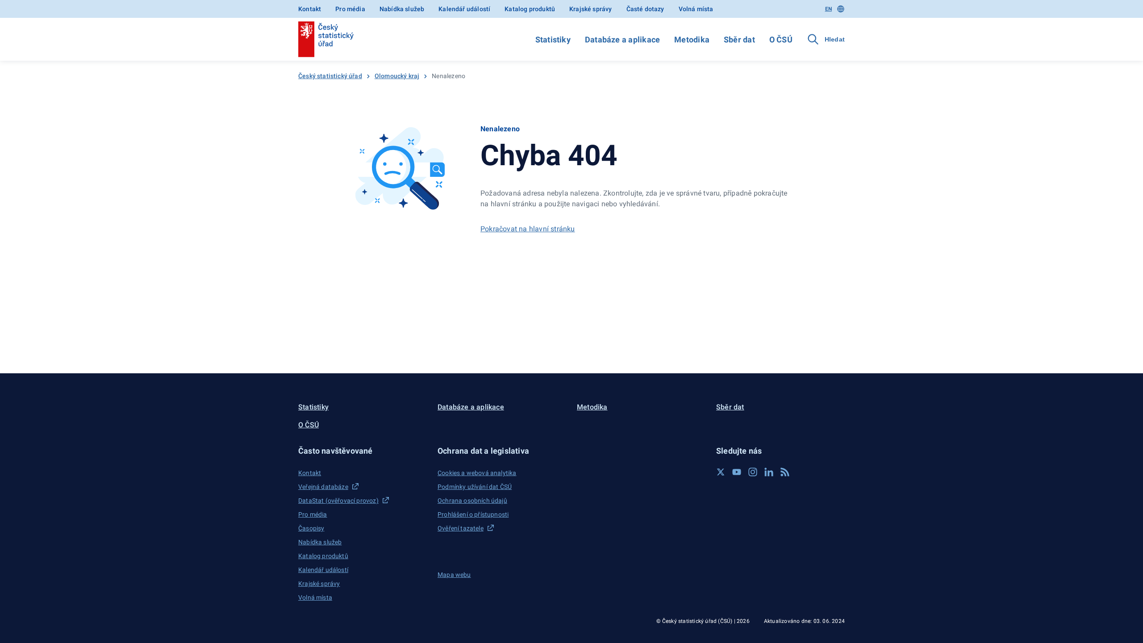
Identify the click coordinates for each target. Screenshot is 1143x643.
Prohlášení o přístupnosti (473, 514)
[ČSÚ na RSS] (784, 472)
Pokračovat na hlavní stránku (527, 229)
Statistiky (553, 39)
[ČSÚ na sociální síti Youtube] (736, 472)
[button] (362, 451)
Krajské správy (590, 9)
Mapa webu (454, 574)
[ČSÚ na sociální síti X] (720, 472)
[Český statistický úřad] (326, 39)
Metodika (691, 39)
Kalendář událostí (464, 9)
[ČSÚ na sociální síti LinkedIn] (768, 472)
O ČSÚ (781, 39)
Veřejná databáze (323, 486)
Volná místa (696, 9)
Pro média (350, 9)
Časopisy (311, 528)
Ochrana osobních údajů (472, 500)
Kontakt (309, 9)
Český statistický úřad (330, 75)
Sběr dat (739, 39)
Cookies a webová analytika (477, 472)
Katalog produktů (530, 9)
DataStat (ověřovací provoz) (338, 500)
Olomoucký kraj (397, 75)
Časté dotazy (645, 9)
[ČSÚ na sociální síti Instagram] (752, 472)
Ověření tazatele (461, 528)
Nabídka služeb (402, 9)
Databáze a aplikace (622, 39)
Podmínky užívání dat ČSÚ (475, 486)
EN (828, 9)
